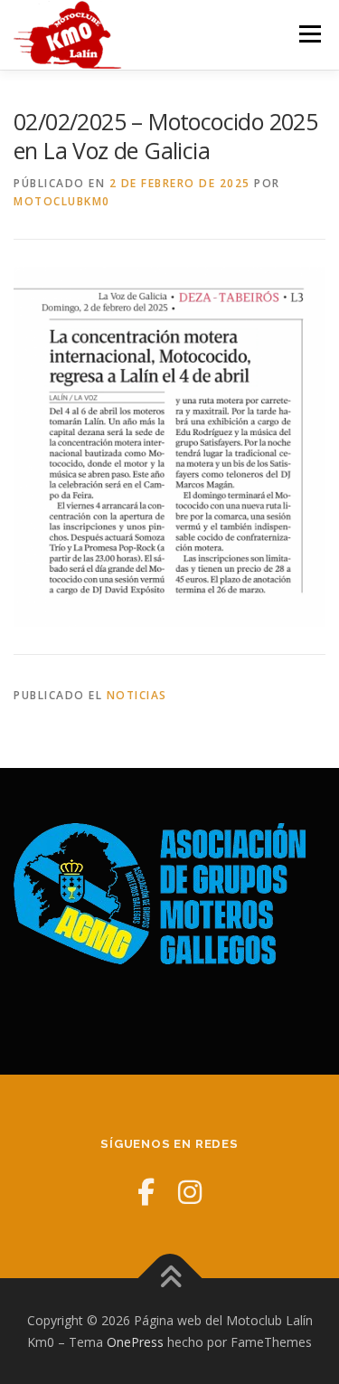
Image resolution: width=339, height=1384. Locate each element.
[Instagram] (190, 1191)
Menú (309, 34)
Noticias (137, 695)
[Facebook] (146, 1191)
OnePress (135, 1342)
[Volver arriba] (169, 1279)
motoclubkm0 (62, 201)
